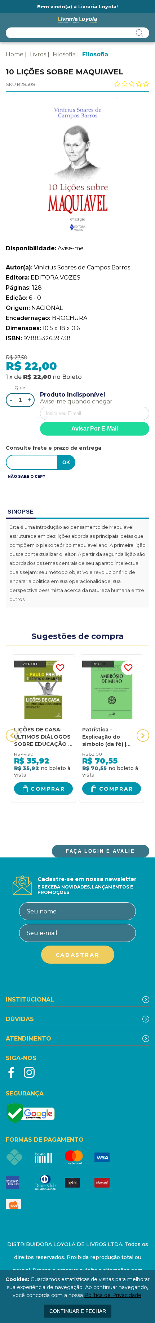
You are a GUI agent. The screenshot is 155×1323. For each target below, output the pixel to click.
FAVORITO (60, 668)
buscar (139, 32)
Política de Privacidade (112, 1295)
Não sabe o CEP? (26, 476)
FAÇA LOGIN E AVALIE (100, 851)
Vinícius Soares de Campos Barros (82, 267)
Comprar (48, 789)
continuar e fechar (77, 1311)
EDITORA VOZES (55, 277)
